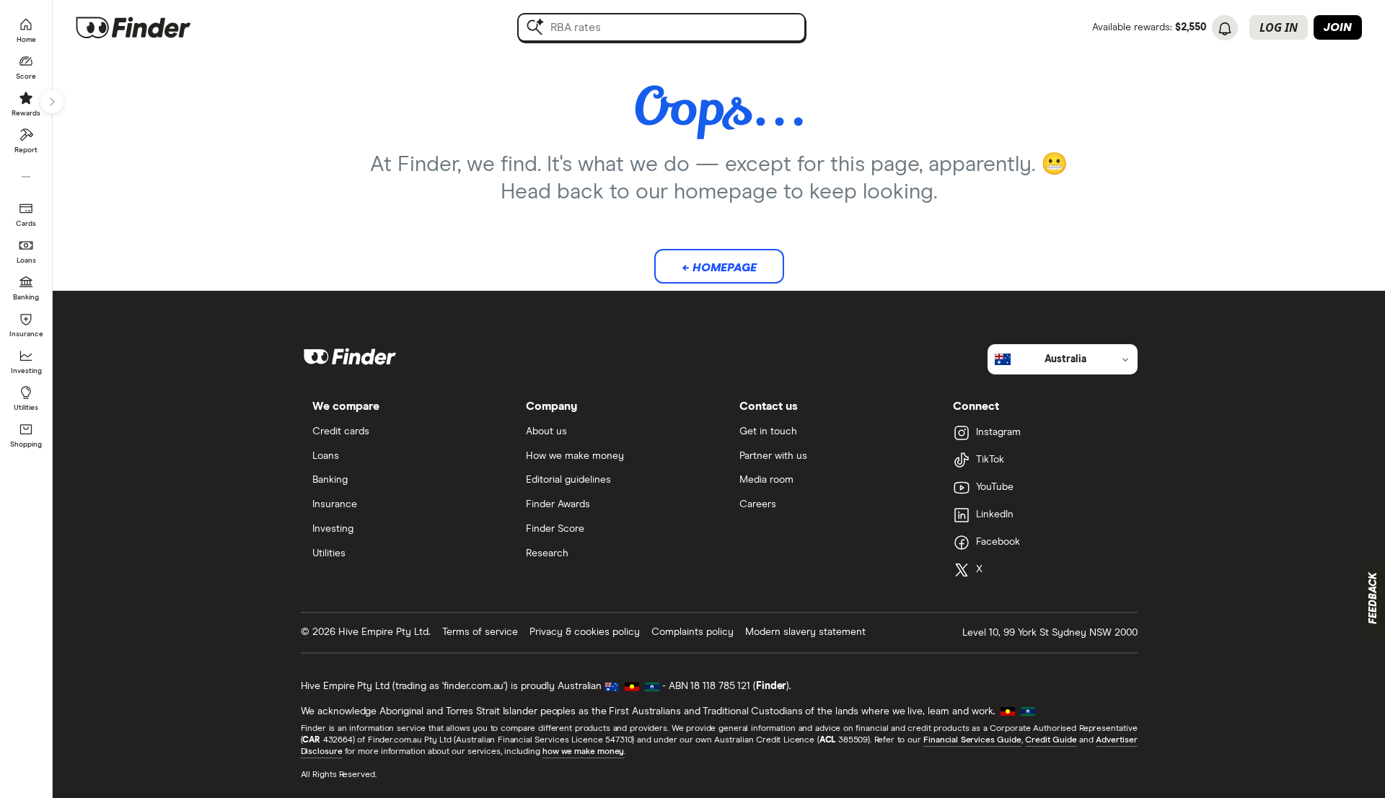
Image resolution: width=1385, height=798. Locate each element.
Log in (1278, 27)
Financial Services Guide (972, 740)
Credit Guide (1050, 740)
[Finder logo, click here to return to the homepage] (153, 27)
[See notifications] (1225, 29)
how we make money (583, 751)
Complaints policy (692, 632)
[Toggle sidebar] (51, 101)
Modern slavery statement (805, 632)
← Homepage (719, 267)
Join (1338, 27)
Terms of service (480, 632)
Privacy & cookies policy (584, 632)
